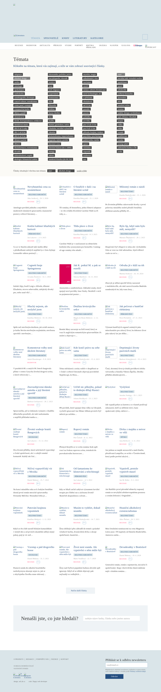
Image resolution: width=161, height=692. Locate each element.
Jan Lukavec (32, 238)
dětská (124, 437)
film (50, 101)
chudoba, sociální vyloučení (60, 128)
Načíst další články (79, 590)
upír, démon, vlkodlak (127, 117)
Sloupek (114, 45)
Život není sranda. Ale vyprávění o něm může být (87, 549)
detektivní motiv (21, 125)
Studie (68, 45)
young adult (123, 144)
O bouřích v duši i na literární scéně (85, 188)
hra (50, 117)
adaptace (18, 74)
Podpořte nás (42, 659)
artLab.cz (22, 681)
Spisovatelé (51, 38)
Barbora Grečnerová (34, 401)
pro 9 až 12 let (89, 128)
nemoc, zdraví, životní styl (94, 90)
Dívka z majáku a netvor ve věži (132, 431)
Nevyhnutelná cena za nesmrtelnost (39, 188)
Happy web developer (40, 681)
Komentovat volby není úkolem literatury (39, 349)
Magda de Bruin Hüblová (83, 318)
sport (120, 86)
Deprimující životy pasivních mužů (129, 349)
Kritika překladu (91, 46)
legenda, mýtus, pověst (58, 140)
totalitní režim (124, 105)
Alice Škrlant (124, 519)
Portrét (79, 45)
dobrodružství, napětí (23, 155)
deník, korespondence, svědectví (28, 121)
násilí (85, 86)
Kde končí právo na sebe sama (87, 349)
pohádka (87, 117)
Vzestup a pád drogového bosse (40, 549)
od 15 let (87, 105)
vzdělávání (122, 136)
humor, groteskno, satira (59, 125)
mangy (52, 151)
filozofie (52, 105)
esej (50, 86)
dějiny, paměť (20, 113)
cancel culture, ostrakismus (25, 101)
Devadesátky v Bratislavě (133, 547)
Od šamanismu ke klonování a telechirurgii (86, 470)
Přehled (57, 45)
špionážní (122, 98)
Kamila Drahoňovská (127, 195)
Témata (35, 38)
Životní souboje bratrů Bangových (39, 431)
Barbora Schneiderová (128, 359)
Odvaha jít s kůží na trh (132, 265)
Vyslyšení (125, 386)
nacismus (87, 82)
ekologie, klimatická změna (25, 159)
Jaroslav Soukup (126, 395)
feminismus (54, 98)
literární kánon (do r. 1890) (60, 148)
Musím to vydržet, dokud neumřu (87, 509)
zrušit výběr (82, 171)
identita (52, 132)
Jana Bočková (125, 441)
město (51, 155)
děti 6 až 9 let (20, 136)
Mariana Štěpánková (127, 238)
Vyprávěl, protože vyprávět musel (129, 470)
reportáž (86, 151)
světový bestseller (125, 94)
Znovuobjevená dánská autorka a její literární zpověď (39, 390)
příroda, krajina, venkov (93, 132)
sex (84, 159)
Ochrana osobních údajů (24, 666)
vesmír (121, 132)
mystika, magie (89, 74)
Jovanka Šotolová (34, 277)
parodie (86, 109)
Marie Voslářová (80, 559)
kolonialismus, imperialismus (61, 136)
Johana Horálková (80, 398)
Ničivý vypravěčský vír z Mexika (39, 470)
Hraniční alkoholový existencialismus (130, 509)
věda (120, 128)
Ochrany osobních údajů (138, 671)
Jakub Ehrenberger (34, 359)
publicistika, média (91, 140)
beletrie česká (127, 191)
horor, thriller (54, 113)
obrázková (87, 101)
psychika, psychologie (92, 136)
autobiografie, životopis (24, 98)
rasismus (87, 148)
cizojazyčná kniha (22, 109)
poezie (86, 113)
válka (120, 125)
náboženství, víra (90, 78)
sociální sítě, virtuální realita (130, 78)
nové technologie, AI (92, 94)
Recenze (19, 45)
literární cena (54, 144)
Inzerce (54, 659)
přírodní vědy (34, 234)
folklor (52, 109)
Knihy (65, 38)
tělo (119, 101)
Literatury (80, 38)
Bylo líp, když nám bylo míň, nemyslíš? (132, 228)
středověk (122, 90)
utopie (120, 121)
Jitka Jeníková (32, 198)
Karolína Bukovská (81, 198)
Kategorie (97, 38)
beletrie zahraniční (37, 194)
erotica (52, 82)
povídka (86, 121)
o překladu (87, 98)
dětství (17, 144)
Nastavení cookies (21, 668)
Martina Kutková (126, 274)
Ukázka (103, 45)
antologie (18, 86)
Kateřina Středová (34, 318)
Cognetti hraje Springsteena (34, 267)
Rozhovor (31, 45)
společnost (122, 82)
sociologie (33, 437)
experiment (53, 94)
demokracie (19, 117)
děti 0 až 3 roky (20, 128)
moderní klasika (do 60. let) (60, 159)
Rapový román (81, 429)
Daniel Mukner (33, 480)
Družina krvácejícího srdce (84, 308)
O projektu (19, 659)
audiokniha (19, 94)
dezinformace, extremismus (25, 148)
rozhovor (87, 155)
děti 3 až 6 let (20, 132)
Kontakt (65, 659)
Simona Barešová (80, 277)
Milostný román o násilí (132, 186)
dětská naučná (20, 140)
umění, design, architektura (129, 113)
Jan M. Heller (124, 480)
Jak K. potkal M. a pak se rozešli (87, 267)
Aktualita (45, 45)
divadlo (17, 151)
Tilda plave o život (83, 226)
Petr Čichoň (78, 438)
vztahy (121, 140)
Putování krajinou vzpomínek (36, 509)
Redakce (30, 659)
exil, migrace (54, 90)
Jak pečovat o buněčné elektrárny (131, 308)
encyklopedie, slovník (58, 78)
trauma (121, 109)
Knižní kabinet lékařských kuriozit (41, 228)
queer (85, 144)
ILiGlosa (126, 45)
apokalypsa (19, 90)
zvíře (120, 151)
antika (17, 82)
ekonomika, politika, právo (60, 74)
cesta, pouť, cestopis (22, 105)
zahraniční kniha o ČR (127, 148)
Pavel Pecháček (125, 318)
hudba (51, 121)
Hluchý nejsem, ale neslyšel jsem (37, 308)
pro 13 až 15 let (89, 125)
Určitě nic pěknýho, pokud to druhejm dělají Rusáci (87, 388)
